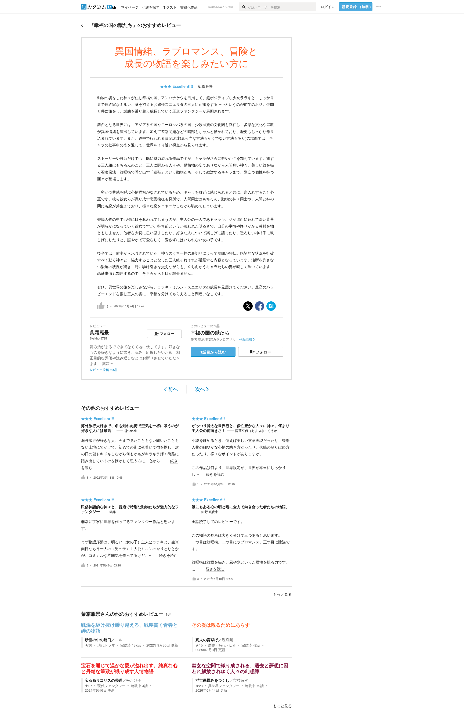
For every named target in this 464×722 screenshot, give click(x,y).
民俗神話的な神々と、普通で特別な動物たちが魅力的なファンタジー (130, 509)
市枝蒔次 (240, 680)
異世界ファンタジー (224, 685)
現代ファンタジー (111, 685)
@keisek (131, 430)
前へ (173, 388)
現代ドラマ (106, 645)
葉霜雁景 (205, 86)
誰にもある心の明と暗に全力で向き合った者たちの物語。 (240, 506)
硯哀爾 (227, 639)
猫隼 (113, 512)
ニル (118, 639)
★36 (88, 645)
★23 (199, 686)
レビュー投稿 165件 (104, 369)
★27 (88, 686)
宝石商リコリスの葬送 (103, 680)
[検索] (243, 6)
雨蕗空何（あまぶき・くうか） (257, 430)
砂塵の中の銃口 (98, 639)
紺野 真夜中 (209, 512)
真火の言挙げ (206, 639)
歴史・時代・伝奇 (222, 645)
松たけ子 (133, 680)
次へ (200, 388)
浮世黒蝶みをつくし (212, 680)
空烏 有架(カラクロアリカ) (217, 339)
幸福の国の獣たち (210, 332)
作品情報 (245, 339)
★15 (199, 645)
